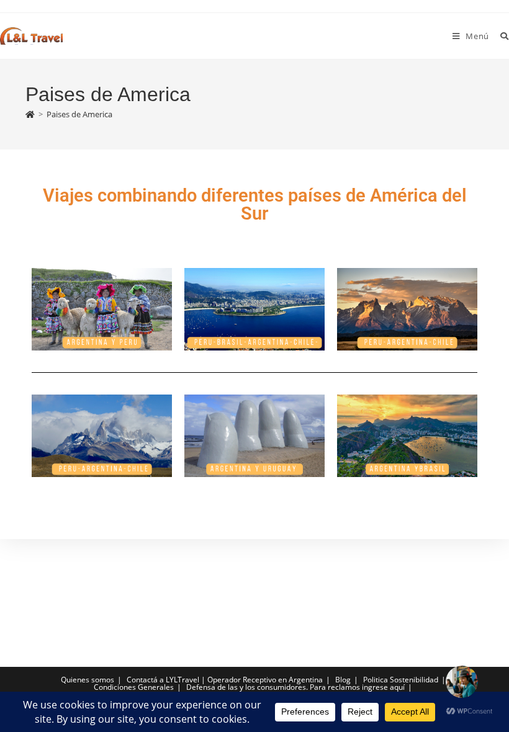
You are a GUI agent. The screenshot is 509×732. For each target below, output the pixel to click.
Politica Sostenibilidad (400, 679)
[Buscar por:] (500, 36)
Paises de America (79, 114)
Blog (343, 679)
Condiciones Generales (134, 687)
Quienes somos (87, 679)
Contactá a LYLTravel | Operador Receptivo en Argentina (225, 679)
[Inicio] (30, 114)
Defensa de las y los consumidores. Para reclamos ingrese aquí (295, 687)
